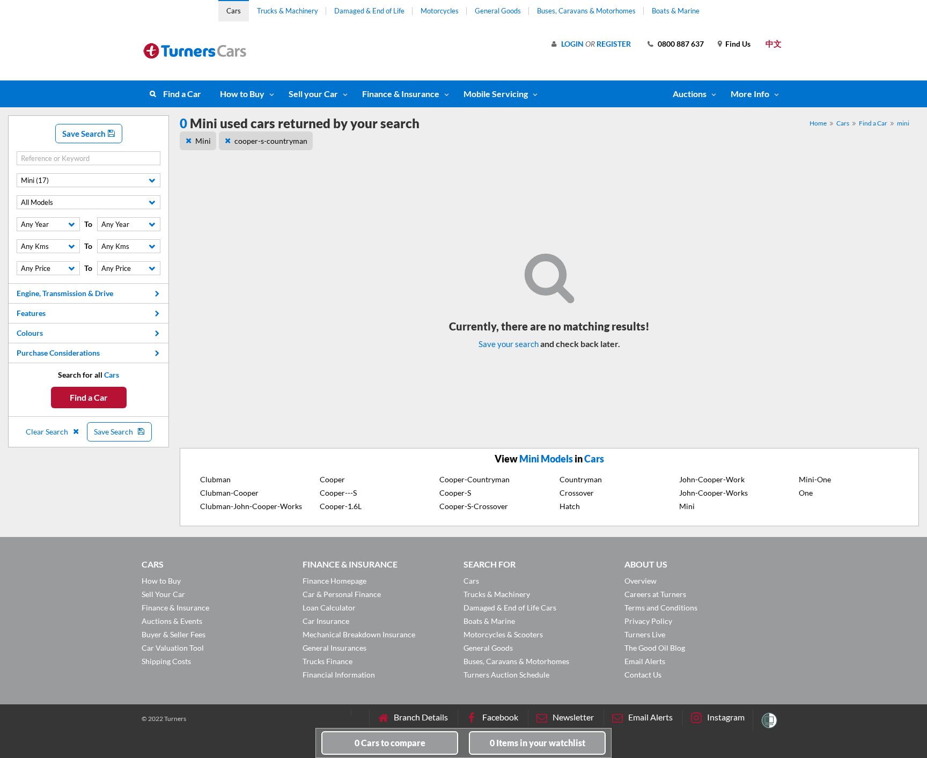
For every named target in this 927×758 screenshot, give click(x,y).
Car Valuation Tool (173, 647)
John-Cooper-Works (713, 492)
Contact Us (642, 674)
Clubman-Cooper (229, 492)
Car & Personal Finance (342, 594)
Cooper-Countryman (474, 479)
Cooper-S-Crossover (473, 506)
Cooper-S (455, 492)
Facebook (500, 717)
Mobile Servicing (496, 94)
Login (572, 43)
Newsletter (573, 717)
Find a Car (182, 94)
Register (614, 43)
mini (903, 123)
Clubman (215, 479)
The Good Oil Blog (654, 647)
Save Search (84, 133)
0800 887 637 (681, 43)
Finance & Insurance (400, 94)
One (806, 492)
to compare (390, 743)
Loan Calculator (329, 607)
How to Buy (242, 94)
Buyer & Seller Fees (173, 634)
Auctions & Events (172, 620)
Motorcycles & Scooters (503, 634)
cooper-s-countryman (270, 140)
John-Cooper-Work (712, 479)
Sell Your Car (163, 594)
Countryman (581, 479)
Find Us (738, 43)
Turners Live (644, 634)
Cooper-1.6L (341, 506)
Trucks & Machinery (287, 10)
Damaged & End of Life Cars (510, 607)
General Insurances (334, 647)
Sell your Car (313, 94)
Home (818, 123)
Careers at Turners (655, 594)
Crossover (577, 492)
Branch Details (421, 717)
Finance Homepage (334, 580)
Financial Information (339, 674)
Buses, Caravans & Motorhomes (586, 10)
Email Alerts (644, 661)
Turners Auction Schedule (506, 674)
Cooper (332, 479)
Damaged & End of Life (369, 10)
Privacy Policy (648, 620)
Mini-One (815, 479)
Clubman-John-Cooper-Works (251, 506)
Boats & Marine (676, 10)
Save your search (509, 344)
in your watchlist (537, 743)
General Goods (498, 10)
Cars (233, 10)
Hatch (570, 506)
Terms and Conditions (660, 607)
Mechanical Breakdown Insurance (359, 634)
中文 (774, 43)
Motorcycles (440, 10)
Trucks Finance (327, 661)
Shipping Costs (166, 661)
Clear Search (48, 431)
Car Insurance (326, 620)
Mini (203, 140)
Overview (640, 580)
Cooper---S (338, 492)
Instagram (726, 717)
